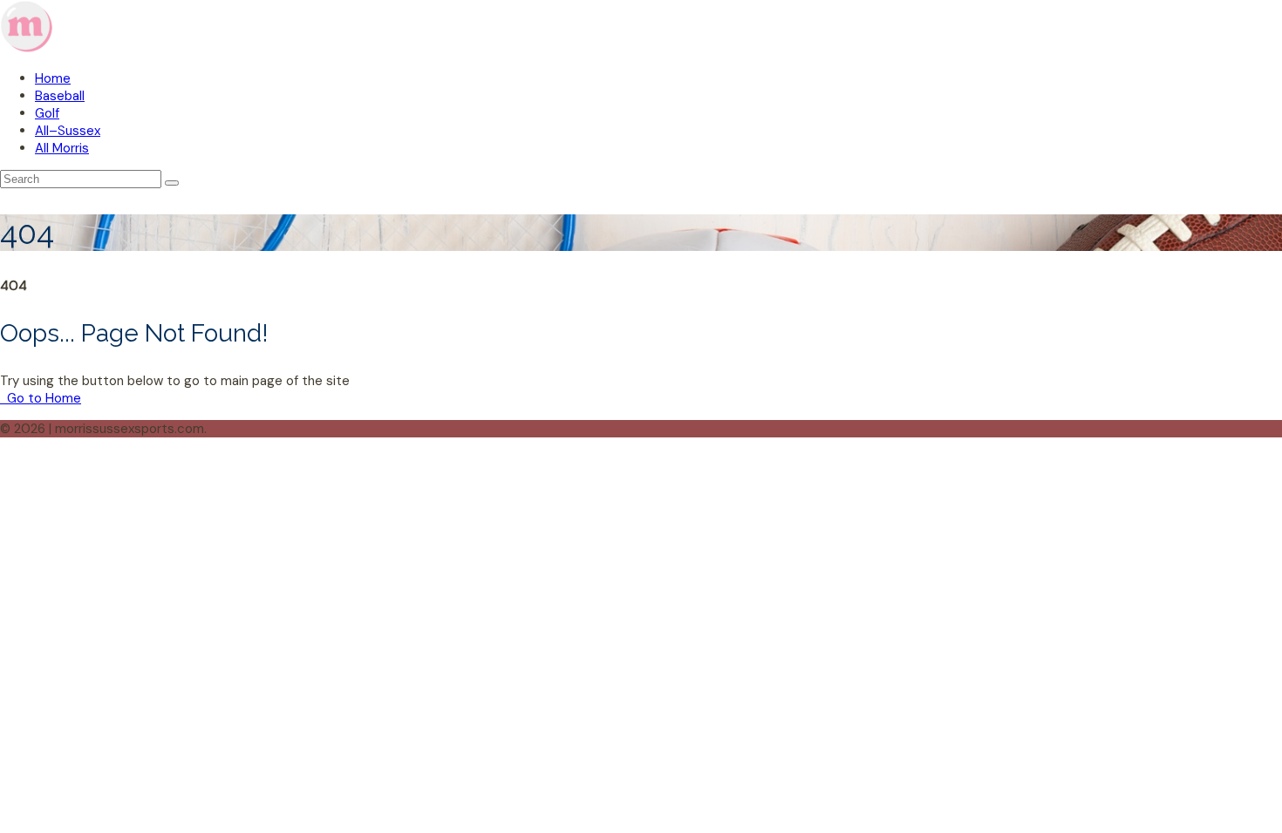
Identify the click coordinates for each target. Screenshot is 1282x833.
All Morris (62, 148)
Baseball (60, 96)
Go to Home (42, 398)
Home (53, 78)
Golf (47, 113)
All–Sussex (67, 130)
